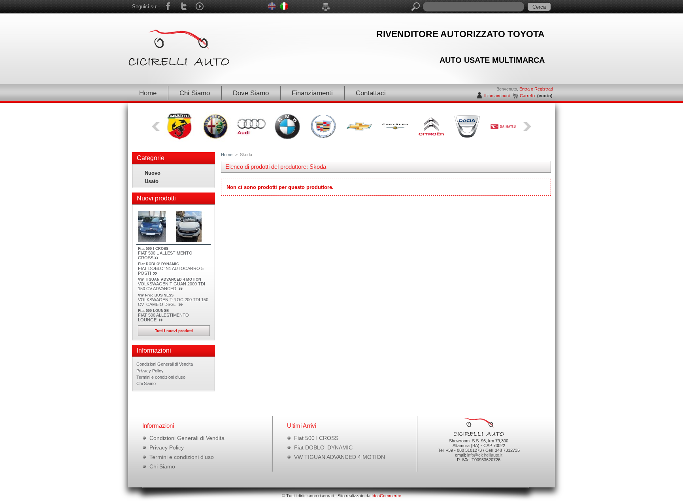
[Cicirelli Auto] (181, 45)
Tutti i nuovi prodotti (174, 330)
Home (148, 93)
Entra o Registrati (536, 89)
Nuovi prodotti (156, 198)
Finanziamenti (312, 93)
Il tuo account (497, 95)
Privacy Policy (150, 370)
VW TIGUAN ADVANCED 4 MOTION (169, 279)
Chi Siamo (194, 93)
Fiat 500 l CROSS (153, 249)
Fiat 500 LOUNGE (153, 311)
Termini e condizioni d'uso (160, 377)
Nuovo (152, 173)
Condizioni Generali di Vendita (164, 364)
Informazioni (154, 350)
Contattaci (371, 93)
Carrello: (528, 95)
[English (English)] (271, 10)
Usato (151, 181)
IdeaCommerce (386, 495)
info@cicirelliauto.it (484, 455)
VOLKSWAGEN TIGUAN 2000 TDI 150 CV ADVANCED (171, 286)
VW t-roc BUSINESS (156, 295)
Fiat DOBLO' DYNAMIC (158, 264)
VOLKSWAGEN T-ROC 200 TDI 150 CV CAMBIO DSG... (173, 302)
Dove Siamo (251, 93)
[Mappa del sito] (325, 7)
